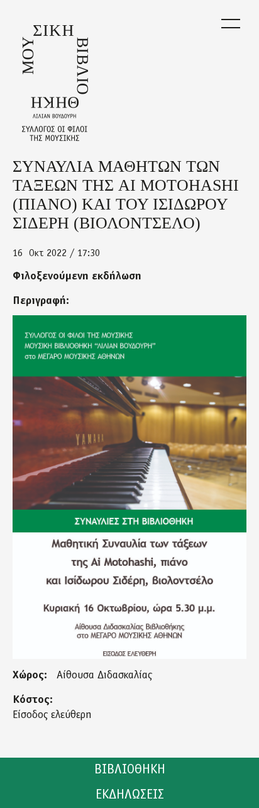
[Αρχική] (55, 83)
